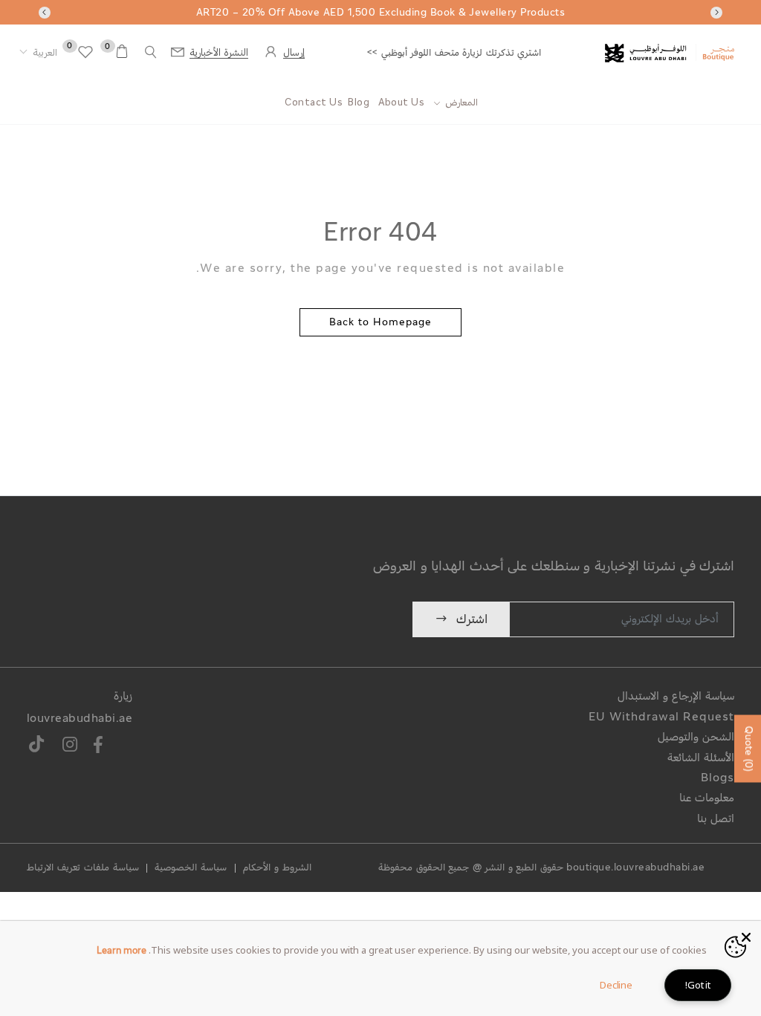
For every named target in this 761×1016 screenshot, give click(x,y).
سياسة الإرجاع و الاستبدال (676, 697)
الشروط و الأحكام (277, 868)
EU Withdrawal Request (661, 717)
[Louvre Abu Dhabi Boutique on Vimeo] (37, 747)
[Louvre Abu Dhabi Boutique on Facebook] (98, 747)
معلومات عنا (706, 798)
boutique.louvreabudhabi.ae (635, 868)
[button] (38, 53)
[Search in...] (150, 52)
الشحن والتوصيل (696, 737)
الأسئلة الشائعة (700, 758)
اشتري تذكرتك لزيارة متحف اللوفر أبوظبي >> (454, 53)
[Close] (746, 935)
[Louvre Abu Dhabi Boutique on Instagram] (70, 747)
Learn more (121, 951)
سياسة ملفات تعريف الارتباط (83, 868)
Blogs (717, 778)
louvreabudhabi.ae (80, 719)
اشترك (472, 619)
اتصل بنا (715, 819)
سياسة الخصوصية (191, 868)
